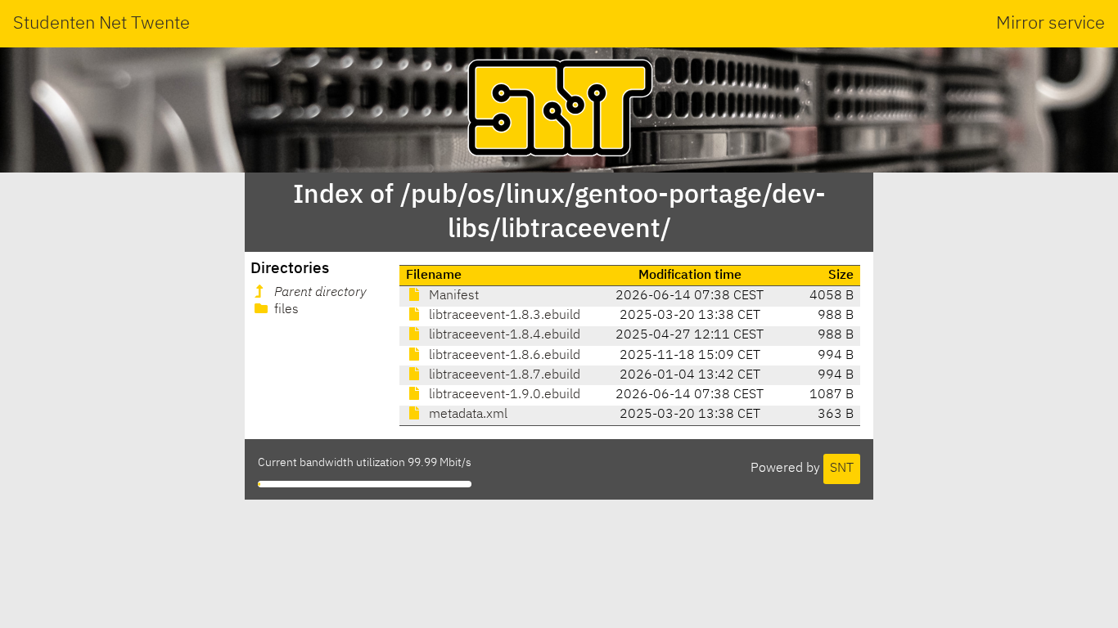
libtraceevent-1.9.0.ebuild (503, 394)
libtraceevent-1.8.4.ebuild (503, 335)
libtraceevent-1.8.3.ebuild (503, 315)
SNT (842, 468)
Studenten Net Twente (101, 24)
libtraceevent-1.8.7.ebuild (503, 375)
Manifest (452, 296)
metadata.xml (466, 414)
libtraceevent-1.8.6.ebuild (503, 355)
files (285, 309)
